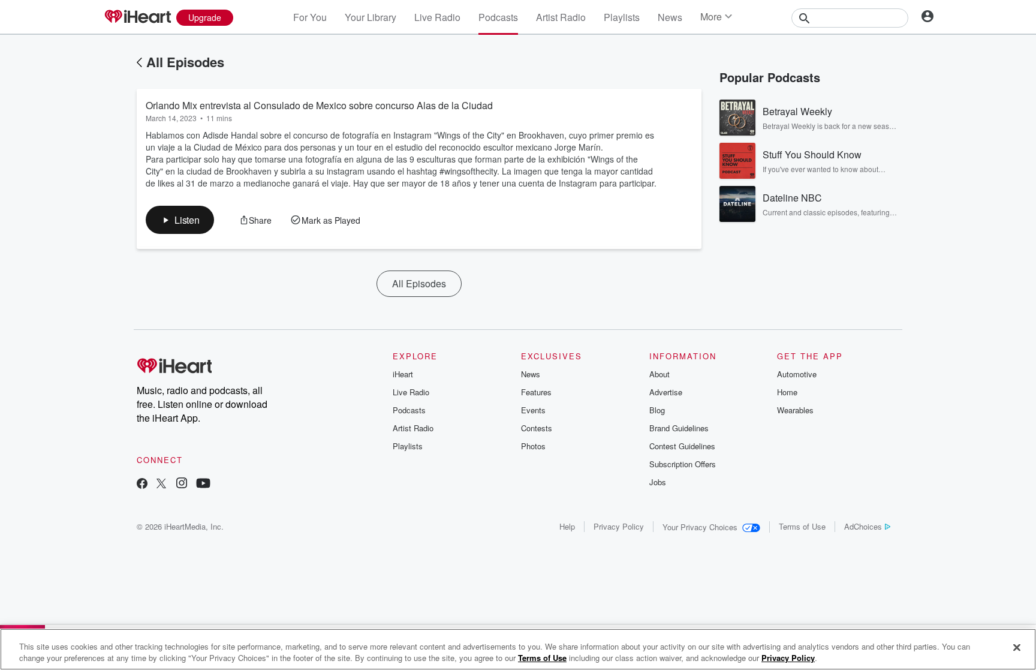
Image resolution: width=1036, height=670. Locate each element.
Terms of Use (802, 526)
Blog (657, 410)
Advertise (665, 392)
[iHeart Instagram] (181, 484)
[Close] (1017, 648)
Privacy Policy (619, 526)
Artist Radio (561, 17)
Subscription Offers (682, 464)
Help (567, 526)
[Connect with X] (161, 484)
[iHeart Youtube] (203, 484)
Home (787, 392)
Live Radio (437, 17)
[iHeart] (137, 17)
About (659, 374)
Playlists (622, 17)
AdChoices (863, 526)
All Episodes (185, 61)
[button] (180, 220)
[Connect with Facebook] (142, 484)
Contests (536, 428)
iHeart (403, 374)
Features (536, 392)
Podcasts (498, 17)
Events (533, 410)
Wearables (795, 410)
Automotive (797, 374)
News (670, 17)
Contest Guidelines (682, 446)
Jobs (657, 482)
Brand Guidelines (679, 428)
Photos (533, 446)
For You (310, 17)
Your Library (370, 17)
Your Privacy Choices (699, 527)
